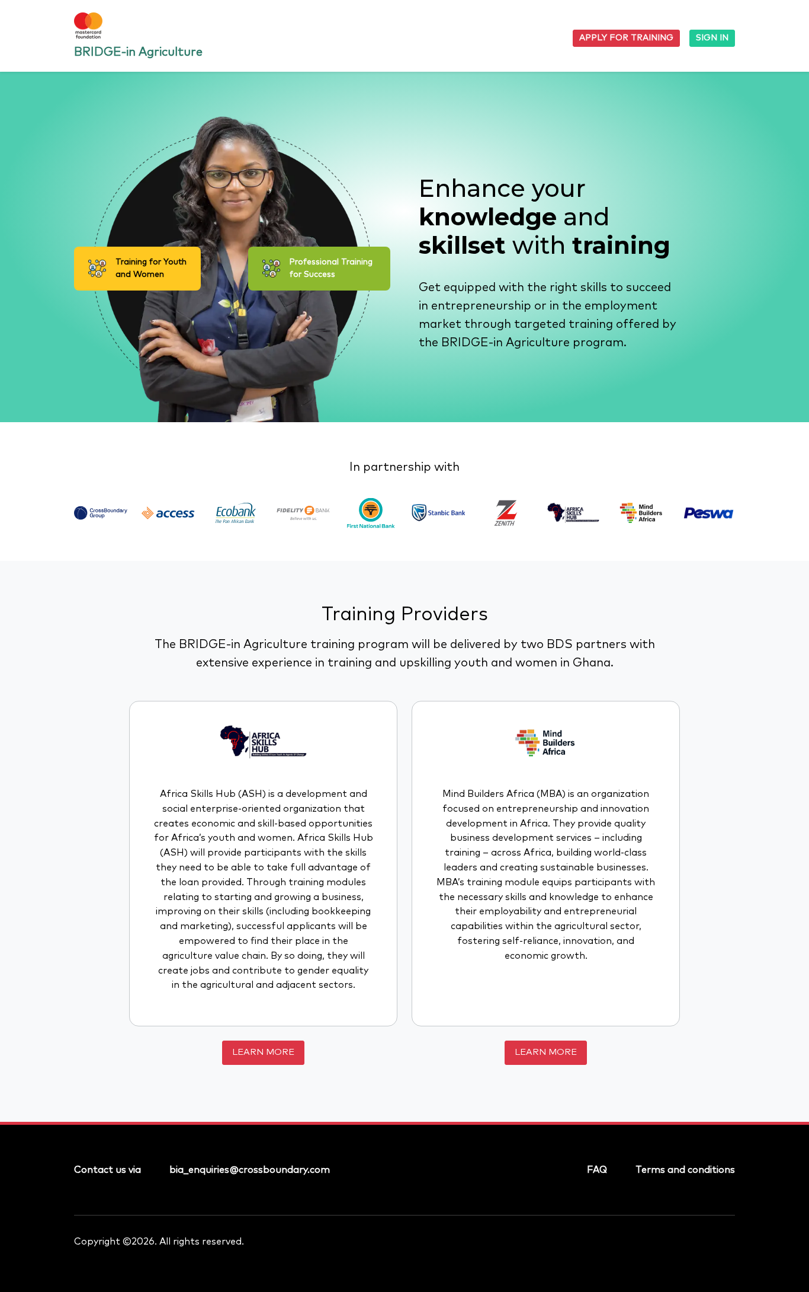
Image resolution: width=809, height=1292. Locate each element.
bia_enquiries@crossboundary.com (249, 1170)
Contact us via (107, 1170)
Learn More (263, 1052)
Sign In (712, 38)
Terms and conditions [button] (685, 1170)
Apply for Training (626, 38)
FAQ (597, 1170)
